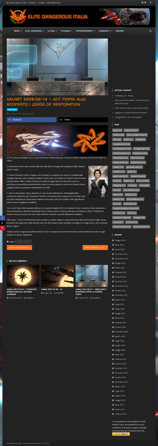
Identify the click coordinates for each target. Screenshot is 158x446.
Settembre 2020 (121, 332)
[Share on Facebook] (2, 218)
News (17, 31)
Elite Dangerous (33, 31)
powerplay (130, 204)
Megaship (119, 185)
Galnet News (12, 109)
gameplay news (134, 167)
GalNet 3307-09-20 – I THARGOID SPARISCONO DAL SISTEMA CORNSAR (21, 291)
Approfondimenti (84, 31)
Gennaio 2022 (120, 277)
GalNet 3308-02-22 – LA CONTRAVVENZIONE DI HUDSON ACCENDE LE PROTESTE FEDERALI (96, 247)
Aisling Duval (131, 130)
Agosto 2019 (120, 386)
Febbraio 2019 (120, 414)
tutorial (118, 222)
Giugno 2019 (120, 395)
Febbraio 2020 (120, 359)
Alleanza (118, 135)
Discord (120, 31)
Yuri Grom (131, 222)
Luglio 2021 (119, 304)
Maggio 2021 (120, 313)
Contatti (41, 3)
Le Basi (51, 31)
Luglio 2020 (119, 341)
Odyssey (131, 194)
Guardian (118, 171)
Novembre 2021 (121, 286)
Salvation (118, 213)
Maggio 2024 (120, 240)
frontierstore (138, 162)
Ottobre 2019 (120, 377)
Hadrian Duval (138, 176)
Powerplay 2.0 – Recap (124, 95)
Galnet (19, 241)
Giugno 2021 (120, 309)
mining (132, 185)
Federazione (140, 153)
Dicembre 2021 (121, 281)
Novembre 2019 (121, 373)
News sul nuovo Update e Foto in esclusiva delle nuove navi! (132, 102)
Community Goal (121, 148)
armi (117, 139)
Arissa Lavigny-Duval (136, 135)
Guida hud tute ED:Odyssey (21, 247)
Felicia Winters (120, 158)
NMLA (28, 241)
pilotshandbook (135, 199)
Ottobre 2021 (120, 290)
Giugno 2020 (120, 345)
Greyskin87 (29, 114)
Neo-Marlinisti (131, 190)
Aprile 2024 (119, 245)
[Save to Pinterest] (2, 228)
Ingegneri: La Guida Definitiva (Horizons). (131, 112)
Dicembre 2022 (121, 254)
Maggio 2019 (120, 400)
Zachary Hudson (121, 227)
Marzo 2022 (120, 268)
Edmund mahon (121, 153)
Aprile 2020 (119, 354)
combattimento (121, 144)
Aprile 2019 (119, 405)
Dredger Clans (141, 148)
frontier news (120, 162)
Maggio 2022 (120, 263)
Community (104, 31)
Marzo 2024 (120, 249)
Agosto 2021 (120, 300)
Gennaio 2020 (120, 364)
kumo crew (142, 181)
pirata (117, 204)
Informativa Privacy (54, 3)
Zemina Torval (141, 227)
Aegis (117, 130)
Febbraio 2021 (120, 322)
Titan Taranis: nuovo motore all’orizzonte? (132, 108)
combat (140, 139)
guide (132, 171)
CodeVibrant (44, 443)
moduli (144, 185)
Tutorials (65, 31)
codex (128, 139)
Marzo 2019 (120, 409)
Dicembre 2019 (121, 368)
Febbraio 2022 (120, 272)
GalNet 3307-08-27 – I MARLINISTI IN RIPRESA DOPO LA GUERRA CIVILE (91, 291)
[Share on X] (2, 223)
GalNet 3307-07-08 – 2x (51, 289)
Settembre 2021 (121, 295)
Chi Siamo (32, 3)
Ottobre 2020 (120, 327)
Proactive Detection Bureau (125, 208)
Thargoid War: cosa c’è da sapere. (128, 117)
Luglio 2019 (119, 391)
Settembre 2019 (121, 382)
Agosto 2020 (120, 336)
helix (117, 181)
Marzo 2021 (120, 318)
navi (116, 190)
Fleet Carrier (137, 158)
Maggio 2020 (120, 350)
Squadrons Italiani (121, 217)
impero (128, 181)
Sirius (132, 213)
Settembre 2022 (121, 258)
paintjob (118, 199)
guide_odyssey (120, 176)
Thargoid (139, 217)
